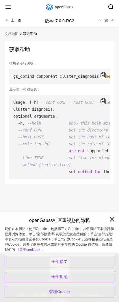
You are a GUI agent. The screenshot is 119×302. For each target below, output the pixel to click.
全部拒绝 (59, 276)
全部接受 (59, 261)
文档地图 (11, 34)
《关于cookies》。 (30, 250)
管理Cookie (59, 291)
